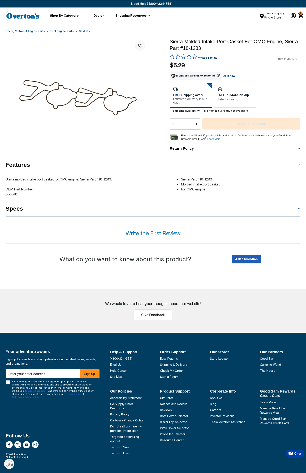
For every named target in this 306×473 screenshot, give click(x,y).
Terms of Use (119, 453)
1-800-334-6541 (121, 358)
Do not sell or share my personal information (126, 428)
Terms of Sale (119, 447)
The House (267, 370)
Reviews (166, 410)
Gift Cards (167, 398)
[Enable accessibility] (9, 464)
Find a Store (272, 17)
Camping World (270, 364)
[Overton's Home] (23, 15)
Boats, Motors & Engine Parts (25, 31)
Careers (215, 410)
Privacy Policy (119, 414)
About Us (216, 398)
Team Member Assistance (227, 422)
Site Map (116, 376)
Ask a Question (246, 259)
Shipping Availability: (186, 110)
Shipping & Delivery (173, 364)
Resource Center (172, 440)
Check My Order (171, 370)
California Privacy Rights (126, 420)
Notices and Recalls (173, 404)
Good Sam (267, 358)
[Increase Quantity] (197, 124)
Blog (213, 404)
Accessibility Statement (126, 398)
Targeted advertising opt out (124, 439)
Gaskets (84, 31)
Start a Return (169, 376)
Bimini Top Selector (173, 422)
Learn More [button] (213, 139)
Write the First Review (153, 233)
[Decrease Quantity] (172, 124)
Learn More (268, 402)
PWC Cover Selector (174, 428)
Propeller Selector (172, 434)
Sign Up (89, 373)
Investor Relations (222, 416)
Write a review (207, 57)
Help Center (118, 370)
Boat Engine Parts (62, 31)
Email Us (115, 364)
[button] (65, 15)
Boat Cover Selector (174, 416)
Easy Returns (169, 358)
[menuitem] (65, 15)
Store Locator (219, 358)
